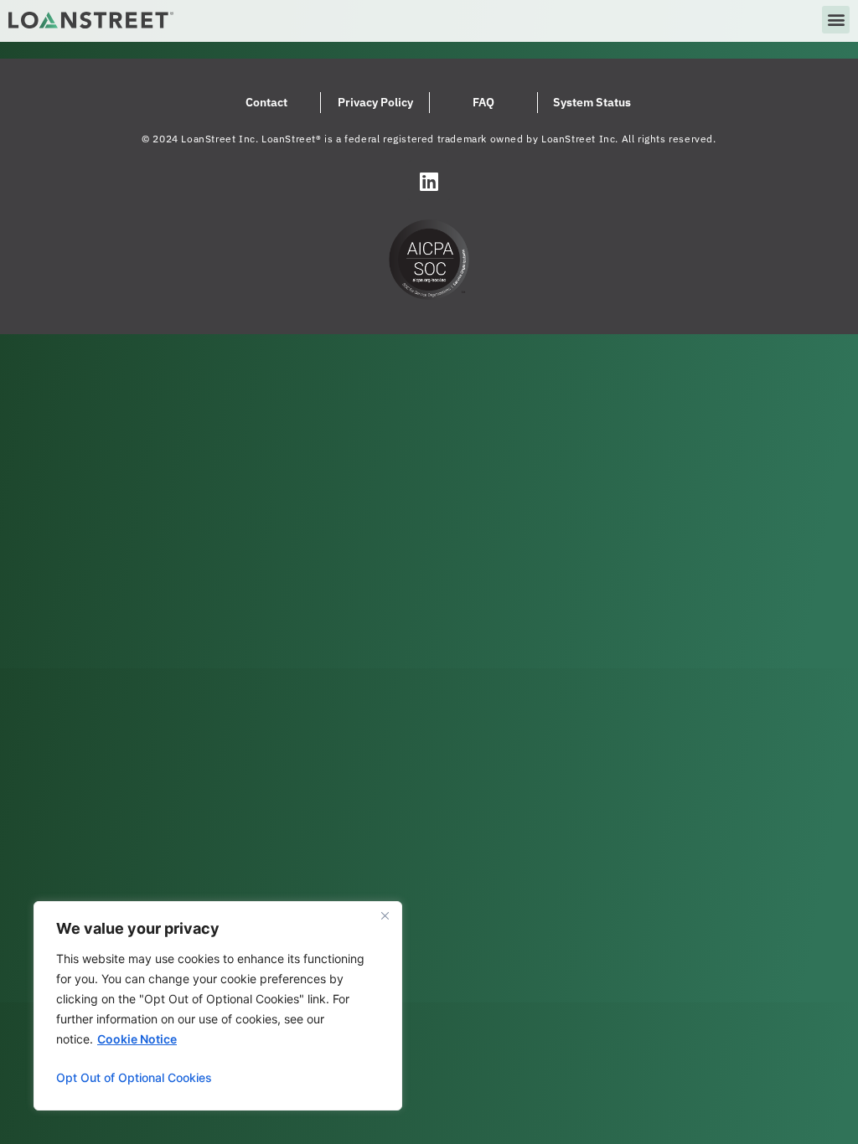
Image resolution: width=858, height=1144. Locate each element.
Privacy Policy (375, 102)
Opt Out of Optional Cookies (134, 1077)
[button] (836, 19)
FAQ (483, 102)
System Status (592, 102)
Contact (266, 102)
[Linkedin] (429, 181)
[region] (218, 1006)
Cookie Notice (137, 1039)
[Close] (385, 915)
